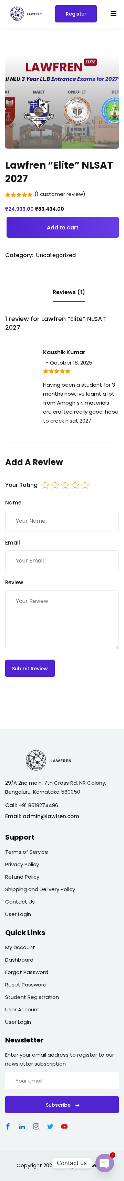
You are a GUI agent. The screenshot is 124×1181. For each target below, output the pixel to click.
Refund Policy (22, 876)
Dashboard (19, 959)
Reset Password (25, 984)
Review (14, 582)
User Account (22, 1009)
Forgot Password (26, 972)
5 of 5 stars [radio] (85, 485)
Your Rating (21, 485)
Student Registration (32, 997)
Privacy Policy (22, 864)
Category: (19, 255)
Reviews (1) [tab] (69, 292)
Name (13, 502)
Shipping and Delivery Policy (40, 889)
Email (12, 542)
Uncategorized (56, 255)
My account (20, 947)
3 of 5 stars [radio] (65, 485)
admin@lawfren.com (51, 816)
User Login (18, 914)
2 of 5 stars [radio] (55, 485)
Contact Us (20, 901)
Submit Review (30, 668)
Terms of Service (26, 852)
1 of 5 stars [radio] (45, 485)
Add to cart (63, 227)
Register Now (76, 16)
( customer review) (59, 194)
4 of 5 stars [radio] (75, 485)
